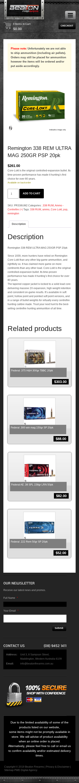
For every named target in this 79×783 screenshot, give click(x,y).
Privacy (50, 766)
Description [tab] (19, 224)
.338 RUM (48, 205)
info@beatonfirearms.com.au (36, 663)
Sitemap (9, 770)
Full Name (10, 597)
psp (65, 209)
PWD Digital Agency (25, 770)
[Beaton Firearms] (24, 10)
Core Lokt (56, 209)
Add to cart (31, 193)
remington (13, 213)
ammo (46, 209)
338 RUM (35, 209)
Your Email (11, 610)
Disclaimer (63, 766)
